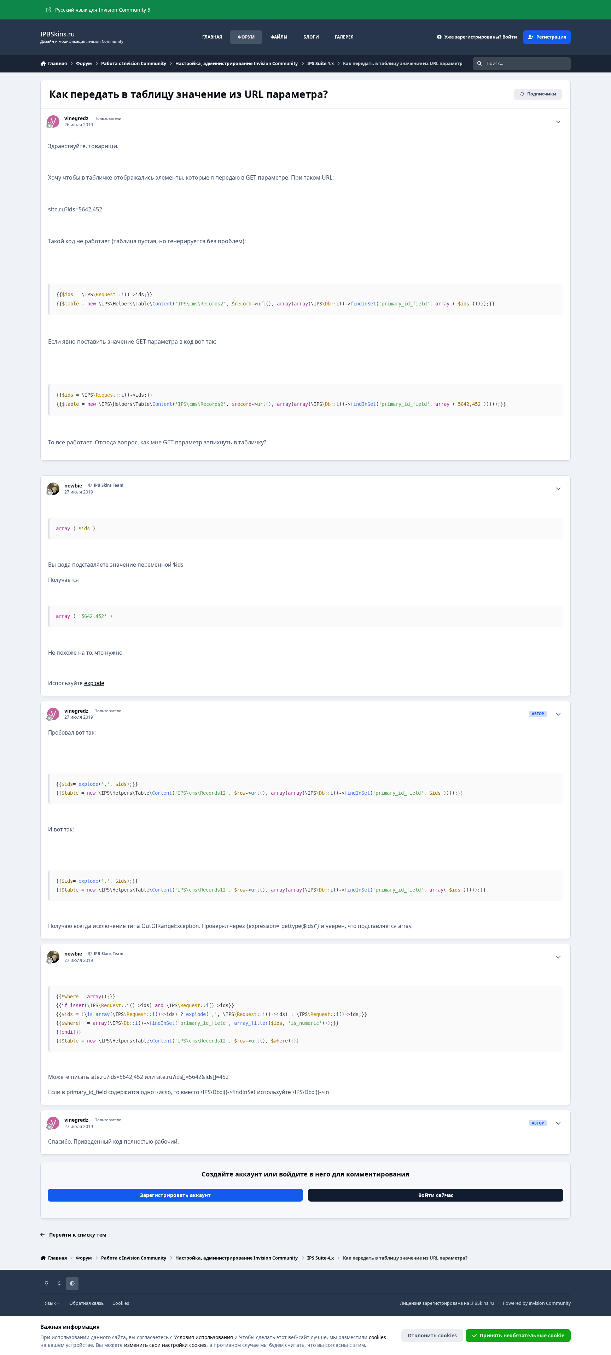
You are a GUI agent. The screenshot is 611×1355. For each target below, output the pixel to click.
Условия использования (203, 1337)
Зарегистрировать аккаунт (175, 1195)
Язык (51, 1303)
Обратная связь (86, 1303)
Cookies (120, 1303)
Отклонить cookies (432, 1335)
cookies (377, 1337)
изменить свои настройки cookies (165, 1345)
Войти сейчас (435, 1195)
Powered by (537, 1303)
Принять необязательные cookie (522, 1335)
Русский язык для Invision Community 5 (102, 9)
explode (94, 683)
